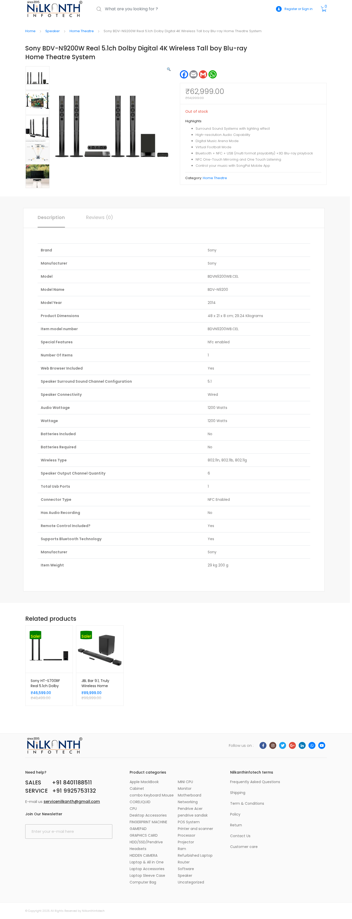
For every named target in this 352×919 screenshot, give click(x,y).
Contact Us (240, 835)
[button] (168, 69)
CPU (133, 808)
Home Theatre (82, 31)
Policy (235, 814)
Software (186, 868)
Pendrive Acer (190, 808)
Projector (186, 842)
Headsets (138, 848)
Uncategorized (191, 882)
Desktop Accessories (148, 815)
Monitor (184, 788)
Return (236, 825)
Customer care (244, 846)
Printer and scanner (195, 828)
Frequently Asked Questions (255, 781)
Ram (182, 848)
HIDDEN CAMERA (143, 855)
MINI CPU (185, 781)
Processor (186, 835)
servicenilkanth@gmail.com (72, 801)
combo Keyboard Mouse (152, 795)
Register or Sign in (298, 9)
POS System (189, 822)
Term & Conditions (247, 803)
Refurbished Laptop (195, 855)
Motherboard (189, 795)
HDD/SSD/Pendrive (146, 842)
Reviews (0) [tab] (99, 217)
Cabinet (137, 788)
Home (30, 31)
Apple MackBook (144, 781)
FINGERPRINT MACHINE (148, 822)
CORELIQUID (140, 801)
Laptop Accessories (147, 868)
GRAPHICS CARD (144, 835)
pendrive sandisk (193, 815)
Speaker (52, 31)
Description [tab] (51, 217)
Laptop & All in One (147, 862)
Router (184, 862)
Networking (188, 801)
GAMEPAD (138, 828)
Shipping (237, 792)
